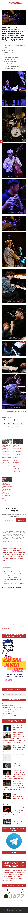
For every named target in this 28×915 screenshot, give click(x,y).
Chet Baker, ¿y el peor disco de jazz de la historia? (18, 727)
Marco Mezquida (7, 538)
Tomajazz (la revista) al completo (13, 535)
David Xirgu (13, 537)
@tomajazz (9, 713)
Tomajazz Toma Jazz (13, 715)
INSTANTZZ (20, 534)
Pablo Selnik (12, 541)
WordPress (19, 910)
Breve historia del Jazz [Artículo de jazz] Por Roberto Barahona (18, 821)
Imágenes (14, 534)
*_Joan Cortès (7, 534)
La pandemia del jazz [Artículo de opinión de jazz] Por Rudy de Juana (13, 558)
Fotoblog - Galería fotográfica (16, 532)
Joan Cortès (20, 537)
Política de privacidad (7, 909)
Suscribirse (21, 520)
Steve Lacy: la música (18, 754)
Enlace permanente (20, 583)
